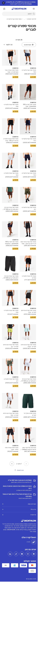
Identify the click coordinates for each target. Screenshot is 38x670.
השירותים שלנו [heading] (30, 496)
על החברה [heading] (32, 506)
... (24, 19)
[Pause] (3, 2)
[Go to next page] (12, 464)
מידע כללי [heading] (32, 501)
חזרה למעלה (20, 470)
